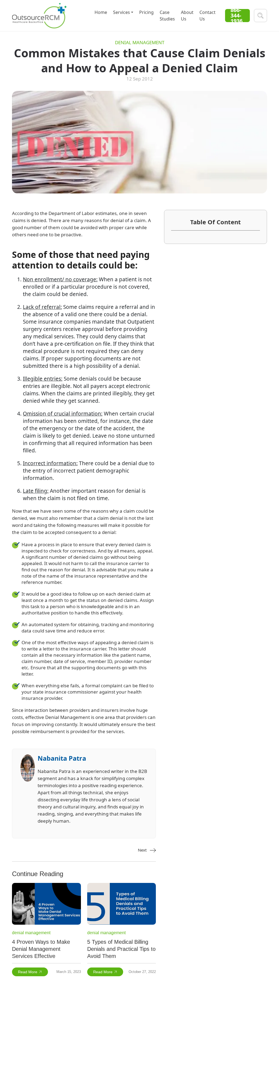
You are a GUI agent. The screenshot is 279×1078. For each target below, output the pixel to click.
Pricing (146, 12)
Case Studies (167, 15)
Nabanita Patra (62, 758)
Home (101, 12)
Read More (27, 972)
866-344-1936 (236, 15)
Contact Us (207, 15)
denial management (139, 42)
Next (143, 850)
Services (121, 12)
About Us (187, 15)
